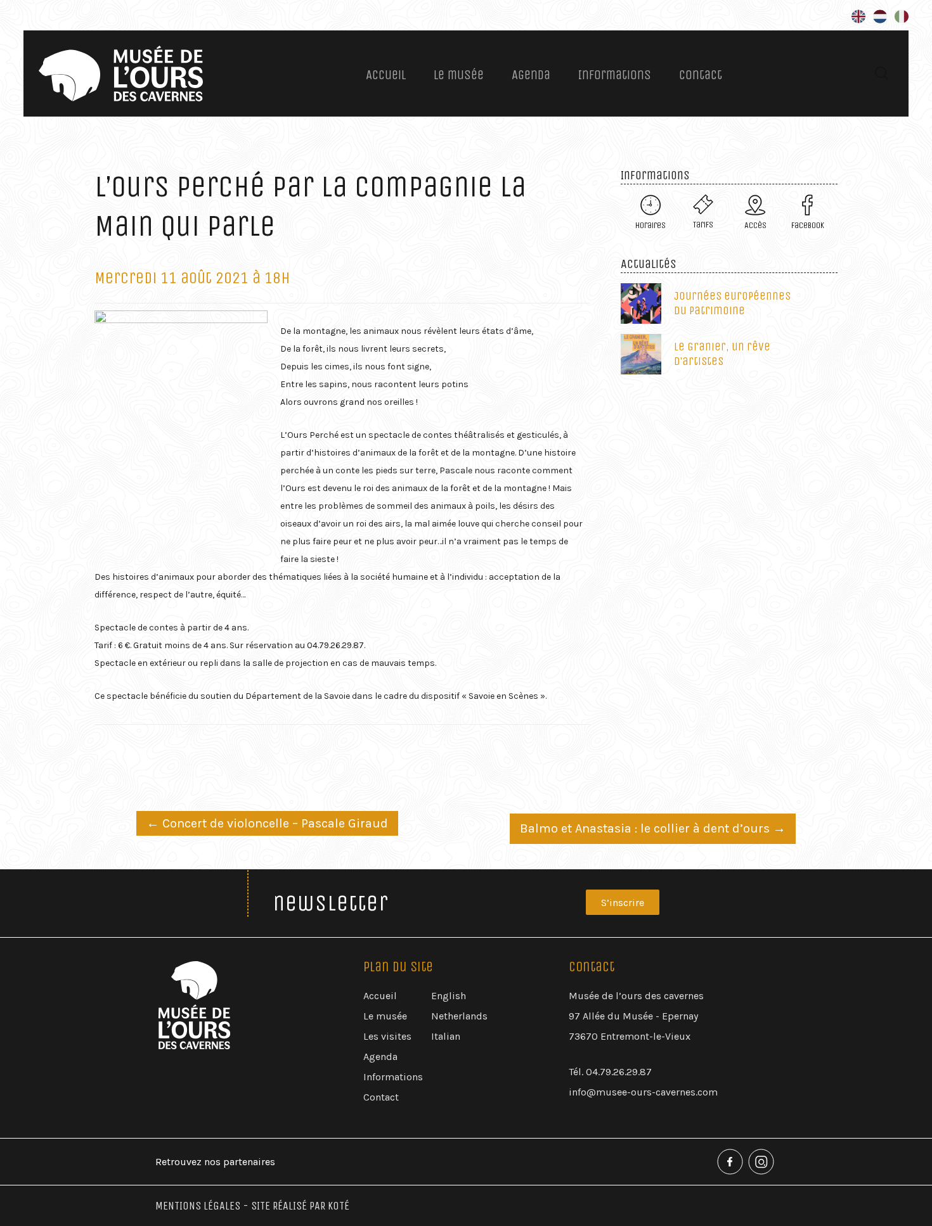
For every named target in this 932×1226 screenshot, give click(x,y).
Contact (700, 75)
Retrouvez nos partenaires (215, 1162)
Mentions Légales (197, 1206)
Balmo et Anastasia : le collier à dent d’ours (653, 828)
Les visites (387, 1036)
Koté (338, 1206)
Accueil (386, 75)
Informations (614, 75)
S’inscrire (622, 903)
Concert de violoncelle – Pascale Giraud (267, 823)
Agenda (531, 75)
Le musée (459, 75)
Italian (445, 1036)
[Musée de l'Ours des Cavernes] (121, 73)
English (448, 996)
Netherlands (459, 1016)
